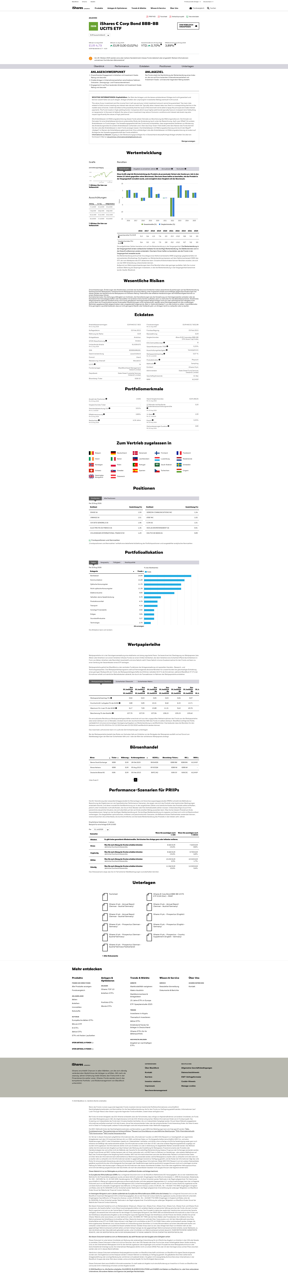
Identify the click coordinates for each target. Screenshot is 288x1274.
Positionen (165, 66)
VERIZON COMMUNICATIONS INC (159, 512)
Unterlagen (188, 66)
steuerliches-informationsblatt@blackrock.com (124, 137)
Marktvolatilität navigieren (141, 987)
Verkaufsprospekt (178, 16)
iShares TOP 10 (107, 989)
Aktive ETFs (77, 1032)
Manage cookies (188, 1086)
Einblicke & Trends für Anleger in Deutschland (140, 1026)
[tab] (102, 175)
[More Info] (161, 44)
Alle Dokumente (111, 956)
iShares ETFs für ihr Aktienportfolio (138, 1032)
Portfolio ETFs (107, 1002)
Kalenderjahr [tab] (124, 169)
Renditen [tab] (122, 162)
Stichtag (91, 203)
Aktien (74, 1000)
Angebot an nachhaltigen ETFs (141, 1044)
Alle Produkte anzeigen (81, 987)
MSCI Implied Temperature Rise (114, 1133)
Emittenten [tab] (95, 498)
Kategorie (94, 571)
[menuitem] (99, 8)
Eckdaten (144, 66)
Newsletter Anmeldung (169, 987)
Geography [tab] (104, 562)
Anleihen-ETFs (107, 993)
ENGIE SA (94, 512)
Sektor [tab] (93, 562)
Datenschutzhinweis (190, 1072)
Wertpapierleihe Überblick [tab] (101, 681)
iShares (84, 1)
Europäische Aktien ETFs (82, 1020)
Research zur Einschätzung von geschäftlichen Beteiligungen (153, 1131)
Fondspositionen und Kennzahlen (105, 540)
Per (90, 829)
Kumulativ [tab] (180, 169)
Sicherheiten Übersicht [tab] (124, 681)
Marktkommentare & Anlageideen (139, 995)
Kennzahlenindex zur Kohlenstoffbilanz (117, 1131)
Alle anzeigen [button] (139, 626)
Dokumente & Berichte (169, 990)
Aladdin (93, 1)
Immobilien (77, 1007)
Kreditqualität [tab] (130, 562)
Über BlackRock (152, 1068)
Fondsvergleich (78, 990)
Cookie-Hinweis (188, 1081)
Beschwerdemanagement (156, 1090)
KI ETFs (75, 1028)
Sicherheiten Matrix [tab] (144, 681)
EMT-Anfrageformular (191, 1077)
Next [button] (137, 779)
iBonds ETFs (106, 1006)
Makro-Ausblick (136, 990)
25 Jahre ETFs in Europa (140, 1000)
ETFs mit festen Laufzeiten (83, 1036)
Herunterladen (194, 16)
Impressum (150, 1086)
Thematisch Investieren (140, 1017)
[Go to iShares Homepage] (81, 8)
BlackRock (75, 1)
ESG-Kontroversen (96, 1133)
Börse (92, 758)
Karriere (148, 1077)
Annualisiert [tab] (166, 169)
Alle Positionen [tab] (109, 498)
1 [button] (135, 780)
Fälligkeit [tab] (116, 562)
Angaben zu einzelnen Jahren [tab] (145, 169)
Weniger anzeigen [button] (188, 141)
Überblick (99, 66)
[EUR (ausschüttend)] (99, 35)
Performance (122, 66)
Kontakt (192, 987)
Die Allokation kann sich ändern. (101, 630)
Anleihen (75, 1003)
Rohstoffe (76, 1011)
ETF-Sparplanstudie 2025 (141, 1004)
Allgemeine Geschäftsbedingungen (196, 1068)
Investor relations (153, 1081)
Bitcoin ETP (77, 1024)
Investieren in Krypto (139, 1014)
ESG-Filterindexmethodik (185, 1131)
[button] (208, 8)
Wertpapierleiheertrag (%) (100, 698)
